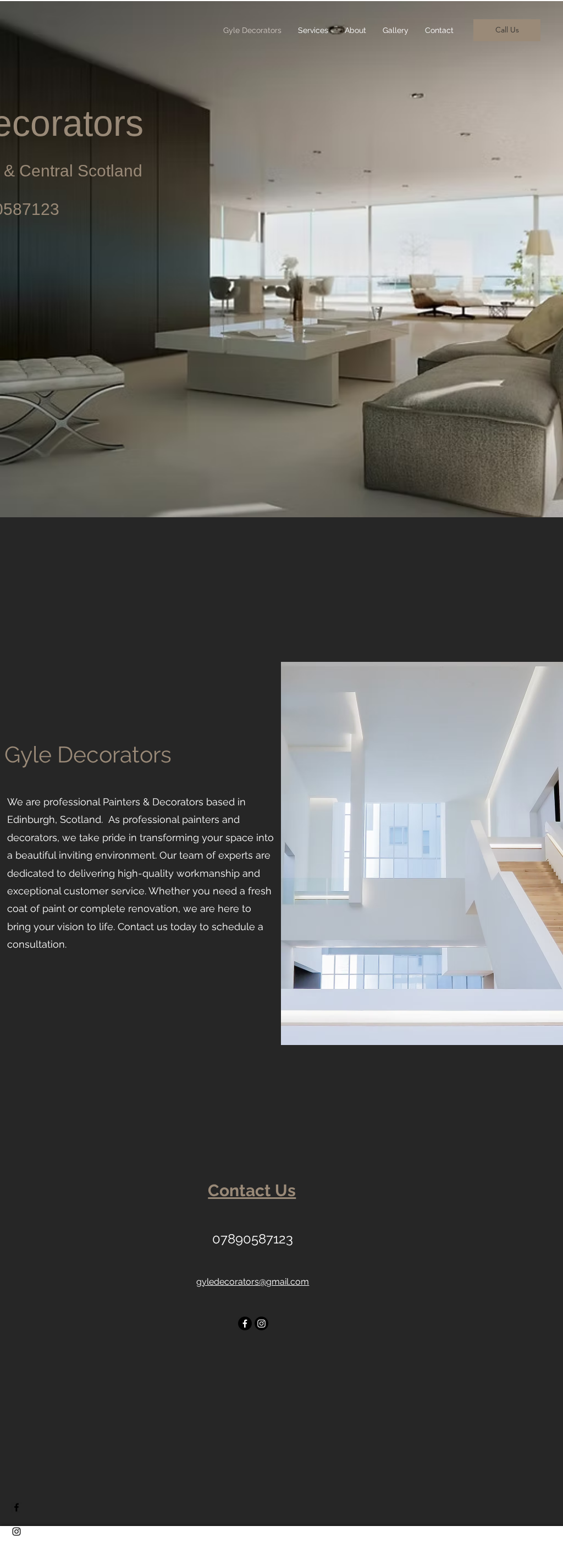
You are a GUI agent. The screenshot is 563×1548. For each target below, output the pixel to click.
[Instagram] (261, 1323)
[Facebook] (245, 1323)
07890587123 (252, 1239)
